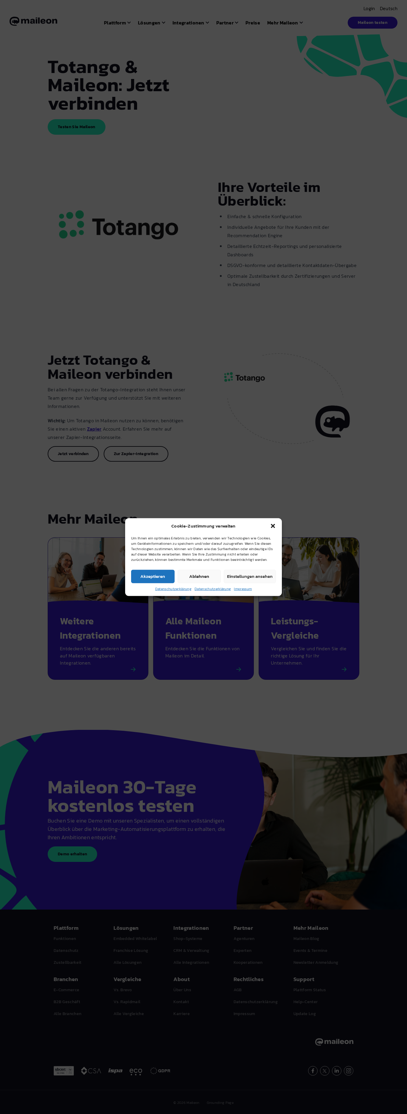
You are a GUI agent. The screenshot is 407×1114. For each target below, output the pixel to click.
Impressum (243, 588)
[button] (273, 526)
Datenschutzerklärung (173, 588)
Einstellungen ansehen (250, 576)
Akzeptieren (152, 576)
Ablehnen (199, 576)
